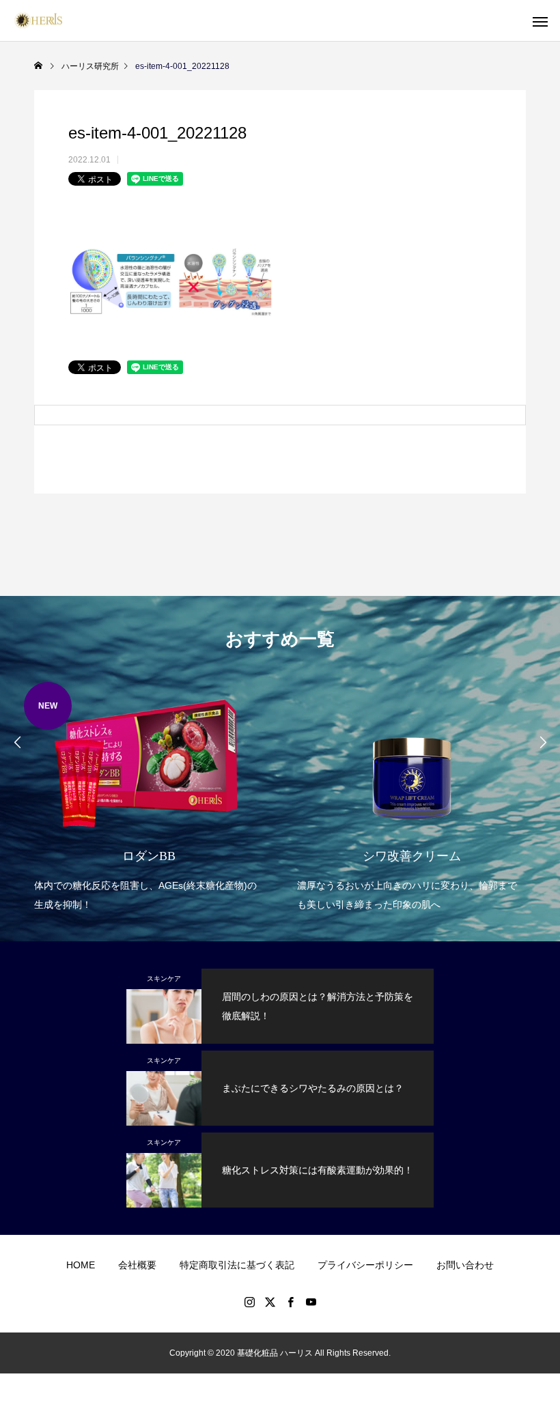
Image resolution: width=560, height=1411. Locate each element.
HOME (80, 1264)
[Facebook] (290, 1302)
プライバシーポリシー (365, 1264)
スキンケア (164, 978)
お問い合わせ (465, 1264)
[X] (270, 1302)
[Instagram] (249, 1302)
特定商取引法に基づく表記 (237, 1264)
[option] (148, 798)
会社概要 (137, 1264)
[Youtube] (311, 1302)
